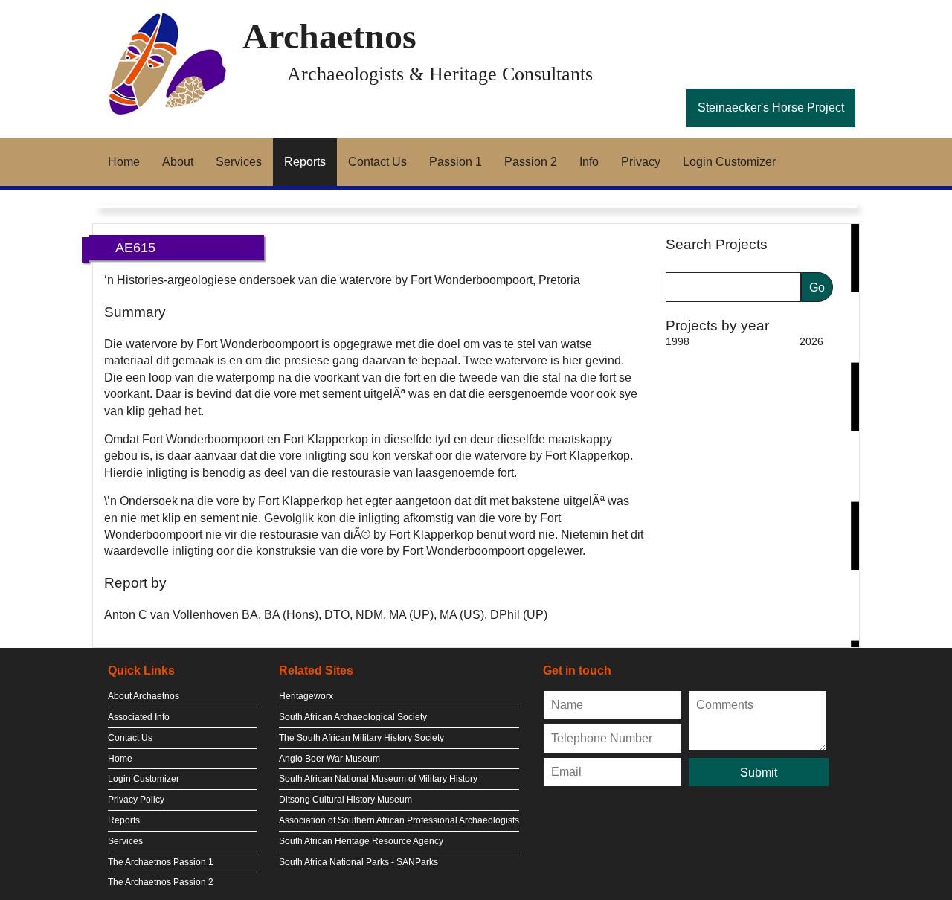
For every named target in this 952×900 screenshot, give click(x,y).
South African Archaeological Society (353, 717)
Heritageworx (306, 696)
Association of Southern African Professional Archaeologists (399, 820)
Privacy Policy (136, 799)
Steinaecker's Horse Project (771, 107)
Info (589, 161)
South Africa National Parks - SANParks (358, 862)
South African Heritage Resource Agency (361, 841)
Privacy (640, 161)
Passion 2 (530, 161)
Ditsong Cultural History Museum (345, 799)
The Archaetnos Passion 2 (160, 882)
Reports (305, 161)
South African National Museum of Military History (378, 779)
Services (239, 161)
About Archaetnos (143, 696)
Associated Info (139, 717)
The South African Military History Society (361, 738)
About (177, 161)
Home (124, 161)
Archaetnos (329, 36)
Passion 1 (455, 161)
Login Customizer (729, 161)
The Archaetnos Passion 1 (160, 862)
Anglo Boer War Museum (329, 758)
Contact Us (377, 161)
